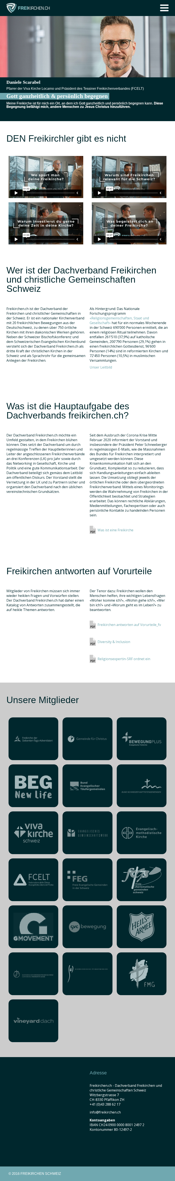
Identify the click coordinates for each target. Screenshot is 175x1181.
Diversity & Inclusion (114, 641)
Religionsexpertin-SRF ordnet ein (124, 659)
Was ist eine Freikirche (115, 530)
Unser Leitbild (101, 367)
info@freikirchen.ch (105, 1112)
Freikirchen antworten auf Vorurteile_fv (129, 624)
